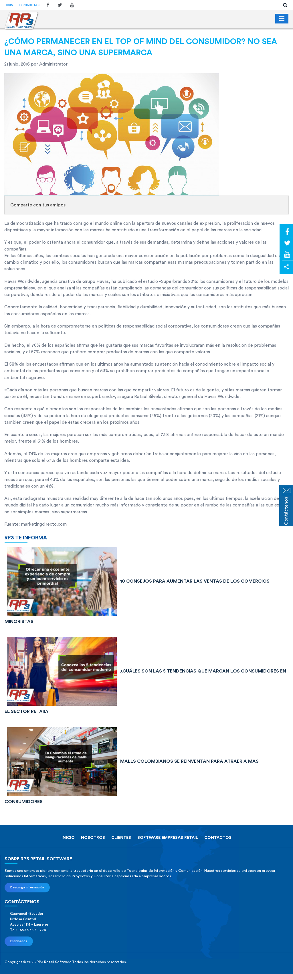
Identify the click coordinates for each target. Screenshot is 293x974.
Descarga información (27, 887)
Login (9, 5)
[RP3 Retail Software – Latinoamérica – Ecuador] (21, 20)
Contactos (217, 837)
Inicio (68, 837)
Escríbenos (18, 941)
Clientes (121, 837)
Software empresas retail (167, 837)
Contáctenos (29, 5)
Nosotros (93, 837)
